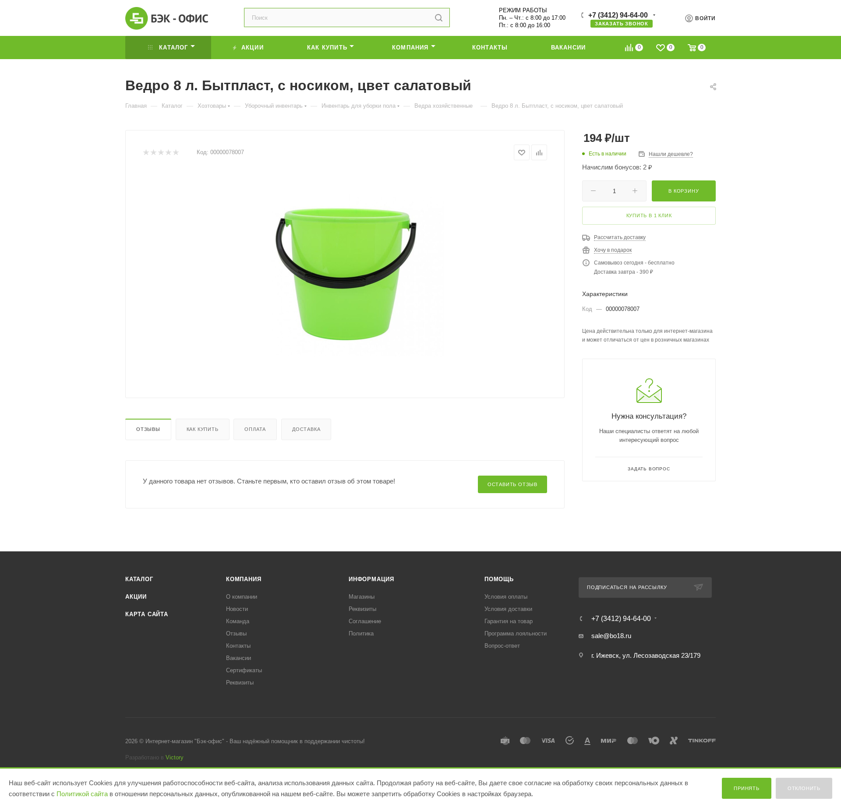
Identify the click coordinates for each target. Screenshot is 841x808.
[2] (153, 152)
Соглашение (365, 621)
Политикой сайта (82, 793)
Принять (747, 788)
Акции (136, 596)
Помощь (499, 579)
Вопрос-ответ (502, 645)
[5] (175, 152)
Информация (371, 579)
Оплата (255, 429)
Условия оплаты (505, 596)
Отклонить (804, 788)
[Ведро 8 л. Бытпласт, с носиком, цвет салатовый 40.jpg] (345, 269)
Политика (361, 633)
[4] (168, 152)
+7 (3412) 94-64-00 (618, 15)
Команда (237, 621)
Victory (175, 757)
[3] (160, 152)
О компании (241, 596)
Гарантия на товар (508, 621)
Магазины (362, 596)
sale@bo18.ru (611, 635)
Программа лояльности (515, 633)
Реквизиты (240, 682)
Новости (237, 609)
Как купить (203, 429)
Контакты (238, 645)
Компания (243, 579)
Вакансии (238, 658)
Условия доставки (508, 609)
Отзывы (148, 429)
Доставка (306, 429)
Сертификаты (244, 670)
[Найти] (438, 17)
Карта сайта (146, 614)
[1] (145, 152)
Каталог (139, 579)
